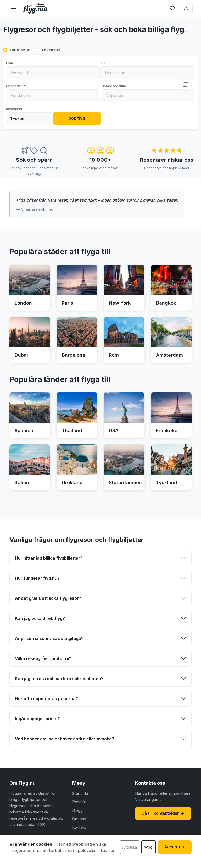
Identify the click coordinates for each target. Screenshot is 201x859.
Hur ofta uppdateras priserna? (46, 698)
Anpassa (129, 847)
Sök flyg (77, 118)
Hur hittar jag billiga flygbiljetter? (48, 558)
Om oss (79, 818)
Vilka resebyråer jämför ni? (43, 658)
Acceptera (174, 846)
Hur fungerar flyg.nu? (37, 578)
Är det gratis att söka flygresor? (48, 598)
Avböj (148, 847)
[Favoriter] (172, 8)
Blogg (77, 810)
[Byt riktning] (185, 84)
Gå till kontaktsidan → (163, 813)
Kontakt (79, 827)
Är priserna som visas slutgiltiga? (49, 638)
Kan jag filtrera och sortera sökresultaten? (59, 678)
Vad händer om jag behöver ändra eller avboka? (64, 738)
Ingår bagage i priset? (37, 718)
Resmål (79, 801)
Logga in (187, 8)
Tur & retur (19, 50)
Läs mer (107, 850)
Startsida (80, 793)
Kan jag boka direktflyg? (40, 618)
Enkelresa (51, 50)
